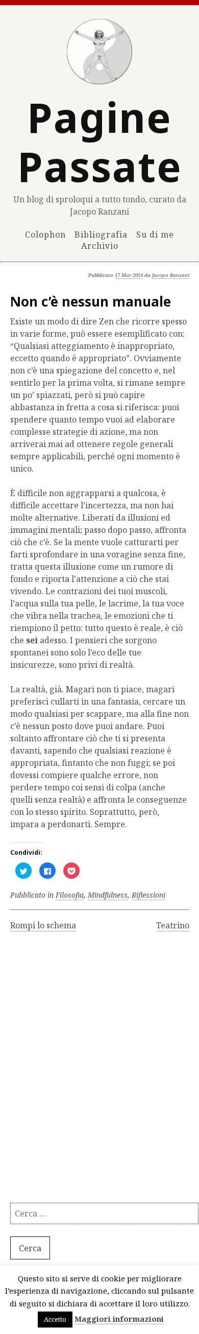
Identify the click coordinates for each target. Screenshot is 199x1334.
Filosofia (70, 895)
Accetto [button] (55, 1319)
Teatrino (172, 925)
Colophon (45, 234)
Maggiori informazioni (119, 1319)
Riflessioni (148, 895)
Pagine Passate (99, 141)
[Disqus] (99, 1072)
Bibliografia (101, 234)
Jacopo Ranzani (170, 275)
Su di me (155, 234)
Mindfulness (108, 895)
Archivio (99, 245)
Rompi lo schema (43, 925)
